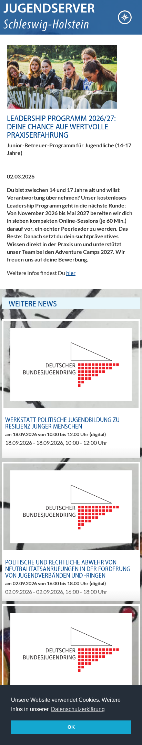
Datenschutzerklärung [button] (78, 709)
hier (70, 272)
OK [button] (71, 727)
